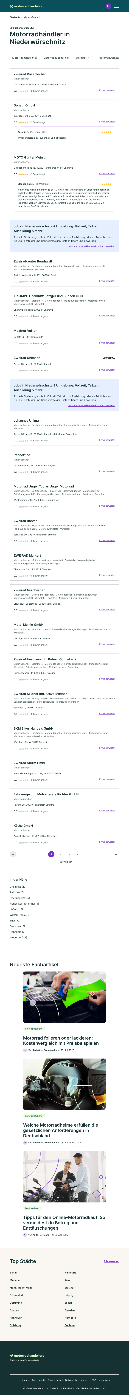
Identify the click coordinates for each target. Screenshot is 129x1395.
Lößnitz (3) (16, 909)
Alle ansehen (111, 1261)
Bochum (69, 1325)
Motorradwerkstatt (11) (112, 57)
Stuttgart (69, 1287)
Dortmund (16, 1302)
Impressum (104, 1380)
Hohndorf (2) (17, 931)
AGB (94, 1380)
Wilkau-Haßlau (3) (20, 914)
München (15, 1280)
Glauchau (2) (17, 926)
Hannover (16, 1317)
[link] (64, 82)
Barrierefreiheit (55, 1380)
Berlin (13, 1272)
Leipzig (68, 1295)
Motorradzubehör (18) (56, 57)
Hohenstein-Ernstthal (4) (24, 903)
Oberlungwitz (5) (20, 898)
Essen (68, 1302)
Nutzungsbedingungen (77, 1380)
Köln (67, 1280)
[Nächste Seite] (116, 854)
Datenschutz (38, 1380)
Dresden (69, 1310)
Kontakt (26, 1380)
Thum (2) (15, 920)
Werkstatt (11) (84, 57)
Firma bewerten (107, 90)
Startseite (15, 17)
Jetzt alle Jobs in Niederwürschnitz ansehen (91, 246)
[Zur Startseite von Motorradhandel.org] (27, 6)
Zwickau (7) (17, 892)
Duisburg (15, 1325)
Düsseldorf (16, 1295)
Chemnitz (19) (18, 886)
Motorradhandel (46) (24, 57)
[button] (108, 6)
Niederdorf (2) (18, 937)
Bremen (14, 1310)
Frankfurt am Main (21, 1287)
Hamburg (70, 1272)
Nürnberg (70, 1317)
